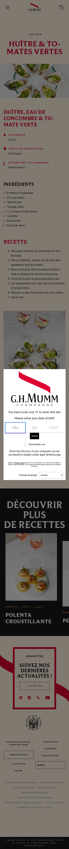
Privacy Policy (20, 463)
